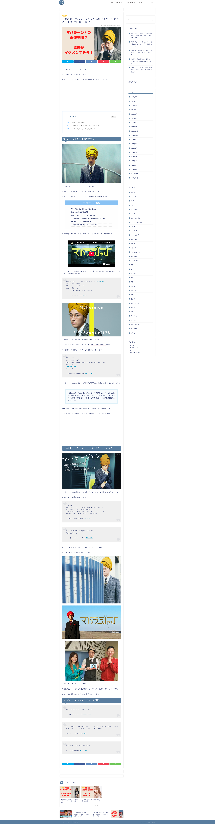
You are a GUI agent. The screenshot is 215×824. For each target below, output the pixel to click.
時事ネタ (133, 290)
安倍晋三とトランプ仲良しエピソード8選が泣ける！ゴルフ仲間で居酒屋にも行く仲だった (141, 44)
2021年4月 (134, 161)
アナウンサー (135, 213)
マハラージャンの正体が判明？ (80, 122)
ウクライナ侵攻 (135, 218)
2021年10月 (134, 135)
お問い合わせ (131, 2)
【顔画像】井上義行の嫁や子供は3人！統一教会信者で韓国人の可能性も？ (141, 61)
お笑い (133, 205)
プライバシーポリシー (116, 2)
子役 (132, 277)
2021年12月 (134, 126)
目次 (140, 2)
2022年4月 (134, 109)
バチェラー (134, 247)
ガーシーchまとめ (136, 222)
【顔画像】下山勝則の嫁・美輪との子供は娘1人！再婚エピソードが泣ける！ (141, 52)
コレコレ (133, 226)
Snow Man (134, 196)
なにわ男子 (134, 209)
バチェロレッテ (135, 252)
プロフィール (150, 2)
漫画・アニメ (135, 303)
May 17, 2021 (83, 733)
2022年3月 (134, 114)
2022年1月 (134, 122)
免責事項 (76, 821)
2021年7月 (134, 148)
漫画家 (133, 307)
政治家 (133, 286)
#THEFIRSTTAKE (71, 366)
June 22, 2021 (87, 714)
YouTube (133, 201)
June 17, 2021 (84, 750)
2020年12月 (134, 173)
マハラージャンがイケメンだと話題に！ (83, 129)
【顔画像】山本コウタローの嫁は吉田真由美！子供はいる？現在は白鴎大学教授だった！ (141, 70)
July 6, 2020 (89, 538)
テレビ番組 (134, 239)
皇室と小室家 (135, 324)
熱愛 (132, 311)
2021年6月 (134, 152)
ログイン (133, 345)
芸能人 (64, 15)
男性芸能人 (134, 320)
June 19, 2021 (88, 518)
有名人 (133, 294)
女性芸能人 (134, 273)
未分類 (133, 299)
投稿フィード (134, 348)
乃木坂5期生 (134, 260)
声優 (132, 265)
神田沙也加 (134, 328)
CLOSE (113, 116)
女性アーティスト (136, 269)
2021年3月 (134, 165)
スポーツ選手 (135, 235)
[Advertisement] (91, 96)
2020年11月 (134, 178)
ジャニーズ (134, 230)
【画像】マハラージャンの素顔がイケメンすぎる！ (86, 125)
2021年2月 (134, 169)
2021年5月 (134, 156)
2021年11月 (134, 131)
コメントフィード (135, 350)
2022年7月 (134, 97)
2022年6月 (134, 101)
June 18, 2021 (89, 373)
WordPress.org (135, 352)
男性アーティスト (136, 316)
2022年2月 (134, 118)
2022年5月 (134, 105)
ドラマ (133, 243)
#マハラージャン (100, 281)
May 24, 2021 (83, 295)
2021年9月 (134, 139)
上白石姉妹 (134, 256)
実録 (132, 282)
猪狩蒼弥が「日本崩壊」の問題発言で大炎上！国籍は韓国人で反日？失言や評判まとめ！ (141, 35)
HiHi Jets (134, 192)
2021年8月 (134, 143)
